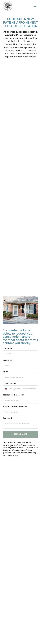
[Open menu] (34, 5)
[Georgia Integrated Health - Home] (7, 6)
